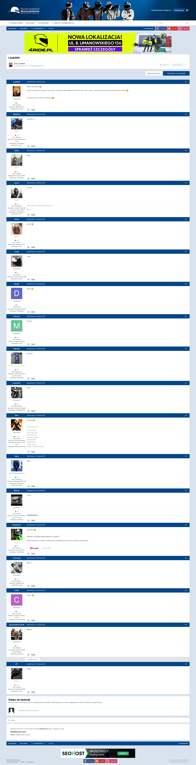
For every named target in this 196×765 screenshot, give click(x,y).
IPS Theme (9, 760)
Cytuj (33, 110)
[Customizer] (187, 10)
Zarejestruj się (179, 10)
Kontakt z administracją (64, 23)
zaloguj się (72, 702)
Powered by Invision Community (178, 762)
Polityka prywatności (12, 762)
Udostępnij (165, 65)
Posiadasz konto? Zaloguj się (161, 10)
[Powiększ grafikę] (40, 86)
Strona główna (16, 23)
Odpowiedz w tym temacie (176, 73)
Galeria (31, 23)
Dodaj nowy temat (154, 73)
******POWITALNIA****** (35, 66)
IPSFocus (17, 760)
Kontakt (22, 762)
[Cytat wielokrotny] (28, 109)
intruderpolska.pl (32, 515)
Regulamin (44, 23)
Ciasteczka (30, 762)
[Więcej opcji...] (186, 82)
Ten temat (179, 23)
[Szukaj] (186, 23)
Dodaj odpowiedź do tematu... (29, 710)
